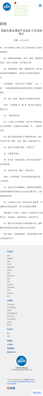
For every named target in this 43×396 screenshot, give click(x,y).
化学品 (9, 264)
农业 (8, 255)
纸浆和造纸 (10, 287)
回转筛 (9, 310)
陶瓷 (8, 261)
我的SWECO (11, 352)
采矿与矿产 (10, 275)
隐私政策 (22, 381)
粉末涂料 (10, 284)
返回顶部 (37, 392)
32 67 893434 (22, 15)
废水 (8, 296)
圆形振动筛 (10, 304)
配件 (8, 333)
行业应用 (10, 251)
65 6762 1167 (22, 8)
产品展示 (10, 300)
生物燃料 (10, 258)
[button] (40, 6)
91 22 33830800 (23, 10)
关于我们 (10, 344)
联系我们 (10, 340)
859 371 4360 (22, 12)
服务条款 (28, 381)
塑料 (8, 281)
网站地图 (13, 383)
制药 (8, 278)
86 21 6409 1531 (23, 5)
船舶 (8, 273)
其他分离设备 (11, 319)
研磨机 (9, 322)
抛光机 (9, 324)
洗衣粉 (9, 270)
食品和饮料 (10, 267)
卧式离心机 (10, 316)
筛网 (8, 336)
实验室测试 (10, 348)
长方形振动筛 (11, 307)
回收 (8, 290)
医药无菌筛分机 (12, 313)
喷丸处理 (10, 293)
